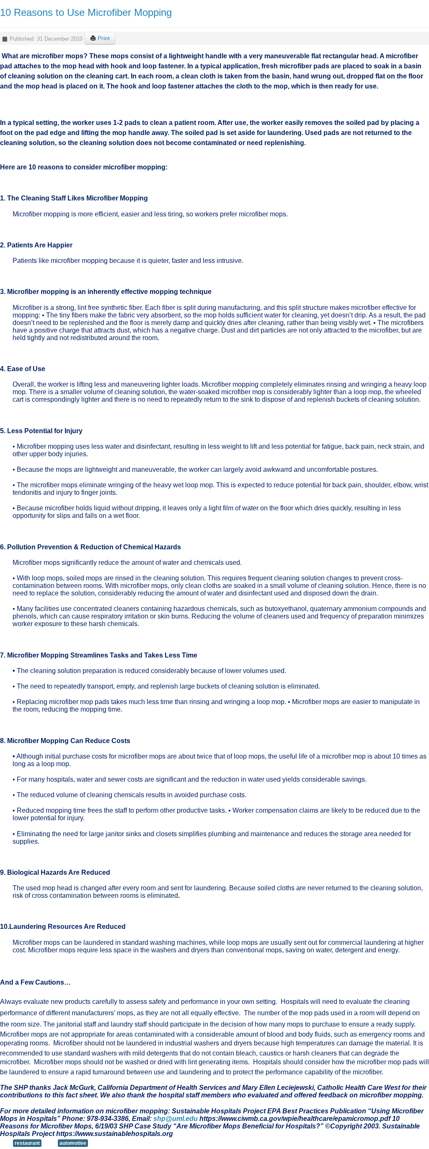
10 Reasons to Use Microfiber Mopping (86, 12)
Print (103, 38)
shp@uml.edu (175, 1118)
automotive (72, 1143)
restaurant (27, 1143)
